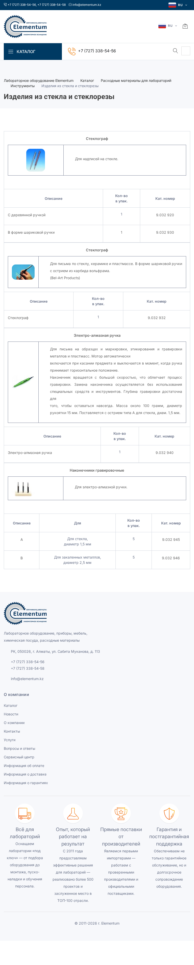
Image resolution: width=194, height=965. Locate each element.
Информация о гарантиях (26, 783)
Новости (11, 714)
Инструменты (23, 86)
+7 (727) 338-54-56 (22, 5)
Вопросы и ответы (19, 748)
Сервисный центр (19, 757)
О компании (14, 722)
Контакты (12, 731)
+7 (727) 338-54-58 (51, 5)
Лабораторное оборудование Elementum (39, 80)
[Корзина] (185, 26)
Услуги (9, 740)
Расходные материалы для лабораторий (136, 80)
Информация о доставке (25, 774)
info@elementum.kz (86, 5)
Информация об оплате (24, 765)
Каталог (87, 80)
